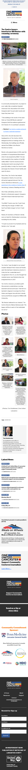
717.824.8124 (14, 701)
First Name (4, 715)
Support (21, 695)
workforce (8, 420)
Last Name (4, 722)
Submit (5, 735)
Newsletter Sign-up (14, 4)
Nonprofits (5, 37)
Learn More (6, 569)
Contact (14, 698)
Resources (7, 695)
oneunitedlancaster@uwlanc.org (14, 699)
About (21, 693)
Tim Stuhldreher (7, 39)
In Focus (6, 693)
